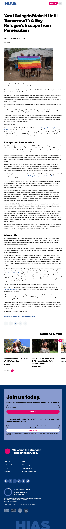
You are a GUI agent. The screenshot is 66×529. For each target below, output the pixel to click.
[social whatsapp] (25, 323)
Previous (56, 340)
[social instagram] (10, 481)
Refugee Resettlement (28, 316)
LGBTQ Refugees (14, 316)
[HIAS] (23, 451)
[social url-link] (20, 323)
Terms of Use (15, 504)
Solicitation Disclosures (25, 504)
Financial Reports (27, 468)
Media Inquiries (8, 465)
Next (60, 340)
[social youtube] (23, 481)
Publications (7, 471)
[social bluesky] (28, 481)
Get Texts (33, 430)
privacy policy (9, 415)
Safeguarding (26, 465)
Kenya (6, 316)
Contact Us (7, 461)
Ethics (6, 468)
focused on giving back (11, 289)
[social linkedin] (16, 323)
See (7, 371)
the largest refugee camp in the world (40, 176)
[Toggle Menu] (60, 3)
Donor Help (35, 504)
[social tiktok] (19, 481)
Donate (53, 3)
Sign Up (33, 412)
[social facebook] (6, 323)
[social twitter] (11, 323)
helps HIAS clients (14, 273)
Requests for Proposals (29, 471)
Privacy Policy (7, 504)
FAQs (23, 461)
